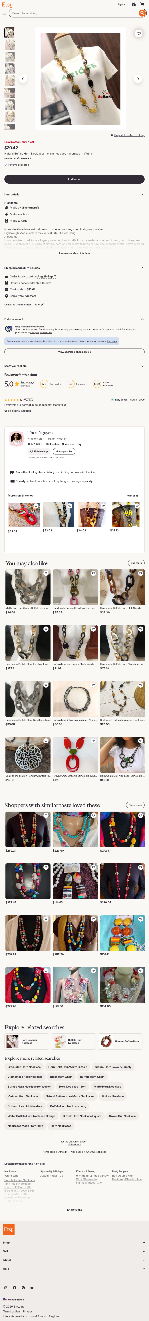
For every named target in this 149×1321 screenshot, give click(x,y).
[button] (64, 451)
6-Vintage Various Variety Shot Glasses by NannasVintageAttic (92, 1179)
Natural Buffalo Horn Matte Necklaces (72, 1097)
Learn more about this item (74, 253)
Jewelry (62, 1151)
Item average (27, 382)
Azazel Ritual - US (51, 1175)
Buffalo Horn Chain (94, 1078)
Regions (54, 1316)
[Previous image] (23, 78)
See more (136, 562)
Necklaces (77, 1151)
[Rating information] (28, 444)
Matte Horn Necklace (109, 1088)
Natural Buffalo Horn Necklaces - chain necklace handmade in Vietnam (49, 153)
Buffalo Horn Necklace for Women (31, 1088)
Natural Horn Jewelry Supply (115, 1068)
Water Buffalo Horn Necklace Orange (33, 1117)
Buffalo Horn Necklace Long (69, 1107)
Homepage (49, 1151)
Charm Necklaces (96, 1151)
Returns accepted (21, 283)
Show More (74, 1210)
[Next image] (138, 78)
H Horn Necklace (114, 1097)
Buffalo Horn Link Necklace (27, 1107)
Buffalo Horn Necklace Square (84, 1117)
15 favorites (74, 1144)
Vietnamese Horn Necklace (27, 1078)
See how (112, 341)
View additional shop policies (74, 351)
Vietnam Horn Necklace (24, 1097)
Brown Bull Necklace (124, 1117)
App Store (15, 1279)
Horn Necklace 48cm (74, 1088)
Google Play (42, 1279)
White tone (11, 1175)
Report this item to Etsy (129, 135)
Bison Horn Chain (63, 1078)
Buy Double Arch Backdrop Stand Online (127, 1177)
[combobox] (73, 13)
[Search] (142, 13)
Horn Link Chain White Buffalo (69, 1068)
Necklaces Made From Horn (27, 1127)
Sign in (122, 4)
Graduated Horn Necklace (26, 1068)
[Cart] (142, 4)
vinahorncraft (12, 158)
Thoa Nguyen (40, 432)
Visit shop (132, 495)
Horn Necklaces (62, 1127)
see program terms (41, 332)
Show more (135, 805)
